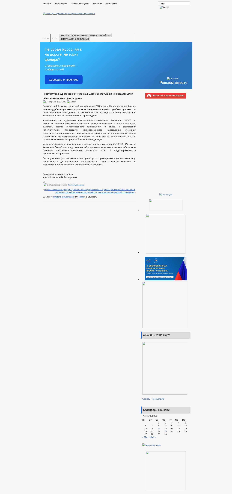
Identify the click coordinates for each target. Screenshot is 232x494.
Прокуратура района (100, 35)
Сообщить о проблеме (63, 79)
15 (159, 428)
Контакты (97, 4)
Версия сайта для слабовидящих (167, 95)
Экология (65, 35)
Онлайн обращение (80, 4)
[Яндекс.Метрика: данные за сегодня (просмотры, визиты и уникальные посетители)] (151, 445)
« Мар (145, 437)
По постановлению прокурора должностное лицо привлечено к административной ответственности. (89, 189)
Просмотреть (158, 398)
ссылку (81, 196)
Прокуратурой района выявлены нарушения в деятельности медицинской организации (94, 192)
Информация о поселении (74, 38)
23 (165, 431)
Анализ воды (79, 35)
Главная (45, 38)
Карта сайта (111, 4)
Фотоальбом (61, 4)
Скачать (146, 398)
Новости (47, 4)
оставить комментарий (63, 196)
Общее (54, 38)
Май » (153, 437)
